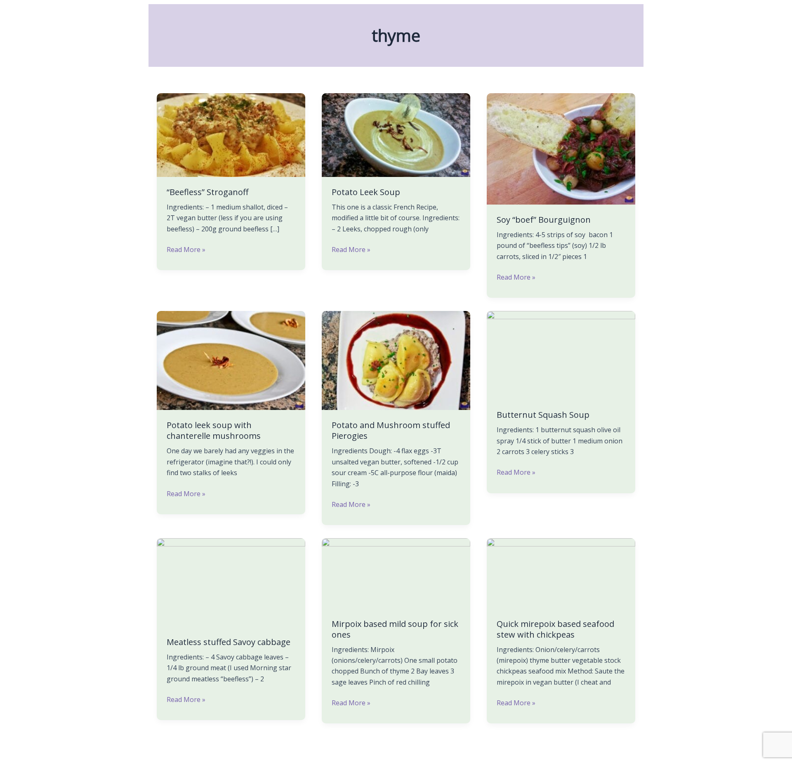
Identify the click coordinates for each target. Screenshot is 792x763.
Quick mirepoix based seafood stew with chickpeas (555, 629)
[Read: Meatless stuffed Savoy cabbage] (231, 581)
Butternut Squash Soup (543, 414)
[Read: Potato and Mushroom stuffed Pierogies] (396, 360)
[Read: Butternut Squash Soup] (561, 354)
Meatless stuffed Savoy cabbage (228, 642)
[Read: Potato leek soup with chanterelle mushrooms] (231, 360)
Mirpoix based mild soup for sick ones (395, 629)
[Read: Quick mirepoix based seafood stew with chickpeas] (561, 572)
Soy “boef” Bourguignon (544, 219)
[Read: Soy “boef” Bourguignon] (561, 148)
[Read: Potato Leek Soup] (396, 134)
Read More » (186, 249)
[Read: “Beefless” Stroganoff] (231, 134)
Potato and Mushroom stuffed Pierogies (391, 430)
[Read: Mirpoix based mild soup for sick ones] (396, 572)
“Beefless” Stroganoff (207, 192)
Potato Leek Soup (366, 192)
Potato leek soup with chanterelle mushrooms (214, 430)
